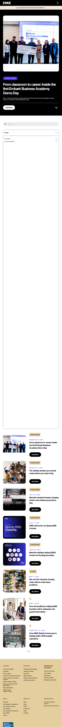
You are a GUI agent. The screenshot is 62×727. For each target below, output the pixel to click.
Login (25, 711)
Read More (9, 107)
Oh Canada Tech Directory (10, 711)
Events (5, 715)
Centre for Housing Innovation (11, 676)
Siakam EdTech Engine (9, 681)
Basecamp (47, 675)
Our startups (6, 708)
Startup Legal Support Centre (7, 690)
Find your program (49, 671)
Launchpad (47, 673)
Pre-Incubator (7, 673)
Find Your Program (8, 669)
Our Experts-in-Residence (10, 704)
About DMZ (6, 713)
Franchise (26, 673)
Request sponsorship (50, 680)
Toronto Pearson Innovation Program (11, 678)
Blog (25, 702)
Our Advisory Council (9, 706)
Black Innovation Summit (51, 706)
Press (25, 704)
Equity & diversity (8, 687)
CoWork (26, 713)
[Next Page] (33, 651)
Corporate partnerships (30, 669)
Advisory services (29, 671)
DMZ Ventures (28, 676)
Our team (5, 702)
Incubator (6, 671)
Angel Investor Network (30, 678)
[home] (7, 3)
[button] (57, 3)
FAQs (25, 706)
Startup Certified (49, 677)
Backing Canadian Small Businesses (10, 684)
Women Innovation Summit (49, 702)
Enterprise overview (29, 680)
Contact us (27, 708)
